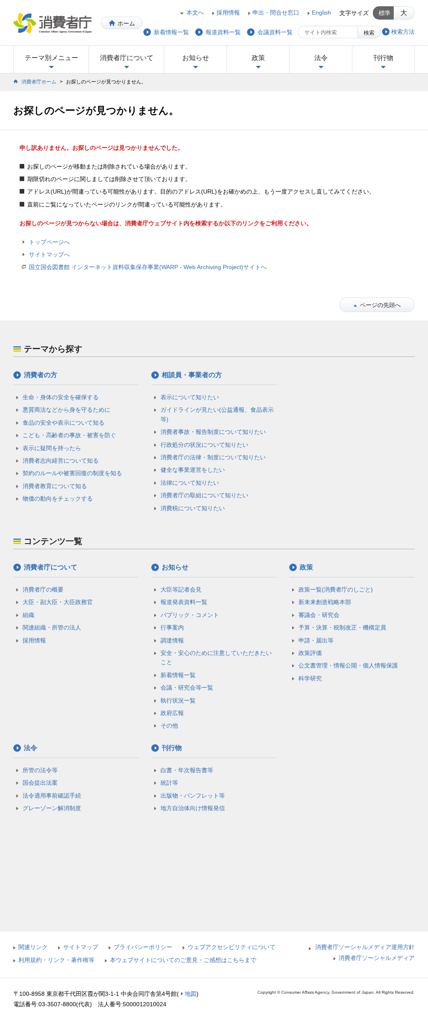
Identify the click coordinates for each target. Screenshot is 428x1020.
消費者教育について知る (55, 486)
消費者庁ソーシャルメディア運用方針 (365, 947)
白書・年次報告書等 (186, 770)
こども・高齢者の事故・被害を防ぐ (69, 435)
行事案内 (172, 627)
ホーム (126, 23)
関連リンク (33, 947)
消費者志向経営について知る (61, 460)
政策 (258, 57)
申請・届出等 (316, 640)
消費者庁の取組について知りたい (204, 495)
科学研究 (310, 678)
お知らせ (195, 57)
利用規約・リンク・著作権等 (56, 960)
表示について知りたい (189, 397)
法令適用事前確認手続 (52, 795)
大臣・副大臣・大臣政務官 (58, 602)
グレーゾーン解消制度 (52, 808)
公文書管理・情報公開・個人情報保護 (348, 665)
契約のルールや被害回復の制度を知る (72, 473)
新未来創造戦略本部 (324, 602)
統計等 (169, 782)
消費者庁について (126, 57)
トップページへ (49, 242)
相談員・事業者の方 (192, 374)
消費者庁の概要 (43, 589)
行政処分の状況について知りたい (204, 444)
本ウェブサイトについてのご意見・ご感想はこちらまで (183, 960)
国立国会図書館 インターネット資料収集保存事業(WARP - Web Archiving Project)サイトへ (148, 267)
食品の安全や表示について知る (63, 422)
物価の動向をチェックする (58, 498)
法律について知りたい (189, 482)
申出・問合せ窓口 (275, 12)
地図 (190, 993)
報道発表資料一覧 (183, 602)
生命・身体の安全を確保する (61, 397)
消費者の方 (40, 374)
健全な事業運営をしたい (192, 469)
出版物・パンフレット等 (192, 795)
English (321, 12)
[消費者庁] (52, 23)
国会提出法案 (40, 782)
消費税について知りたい (192, 508)
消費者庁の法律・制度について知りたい (213, 457)
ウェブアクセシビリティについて (231, 947)
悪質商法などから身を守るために (66, 409)
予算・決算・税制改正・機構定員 (342, 627)
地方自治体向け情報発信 (192, 808)
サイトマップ (80, 947)
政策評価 (310, 653)
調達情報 (172, 640)
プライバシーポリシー (143, 947)
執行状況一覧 (178, 700)
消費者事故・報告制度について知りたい (213, 431)
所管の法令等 (40, 770)
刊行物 (383, 57)
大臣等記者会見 (180, 589)
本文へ (195, 12)
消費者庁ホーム (38, 82)
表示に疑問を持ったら (52, 448)
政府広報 (172, 713)
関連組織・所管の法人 (52, 627)
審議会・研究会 (318, 615)
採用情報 (228, 12)
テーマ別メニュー (51, 57)
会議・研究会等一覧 (186, 687)
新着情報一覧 (178, 675)
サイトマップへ (49, 254)
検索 (369, 33)
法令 (321, 57)
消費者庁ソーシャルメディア (377, 958)
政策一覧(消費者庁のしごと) (335, 589)
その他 (169, 725)
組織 (28, 615)
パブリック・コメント (189, 615)
